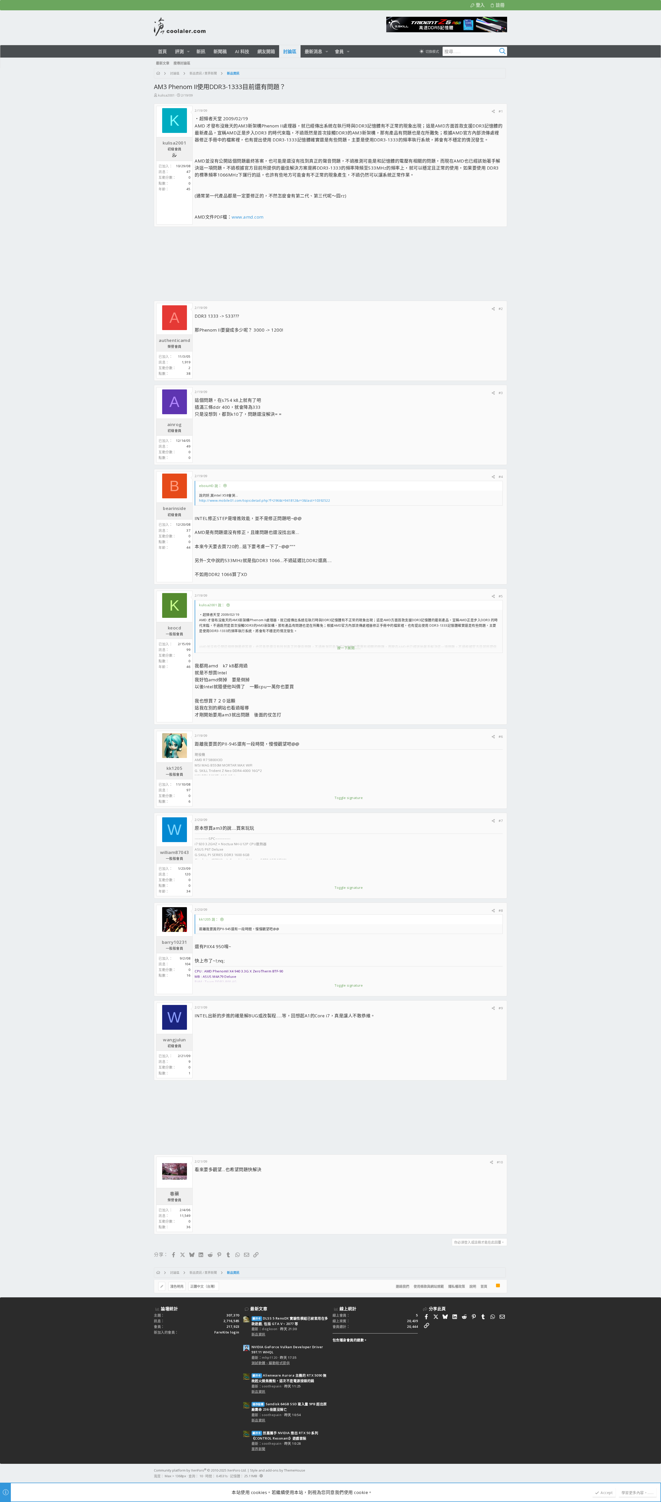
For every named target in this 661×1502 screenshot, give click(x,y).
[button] (188, 51)
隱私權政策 (456, 1286)
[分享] (493, 111)
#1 (501, 111)
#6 (501, 736)
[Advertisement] (309, 264)
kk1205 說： (209, 919)
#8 (501, 910)
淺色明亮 (177, 1286)
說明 (472, 1286)
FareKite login (226, 1332)
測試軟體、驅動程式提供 (270, 1363)
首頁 (484, 1286)
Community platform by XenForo (200, 1470)
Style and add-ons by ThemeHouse (277, 1470)
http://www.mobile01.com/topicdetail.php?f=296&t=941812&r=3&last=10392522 (264, 500)
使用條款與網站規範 (429, 1286)
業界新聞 (258, 1449)
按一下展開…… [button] (349, 647)
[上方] (491, 1286)
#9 (501, 1008)
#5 (501, 596)
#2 (501, 308)
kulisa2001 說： (212, 605)
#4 (501, 476)
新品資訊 (258, 1334)
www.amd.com (248, 217)
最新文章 (258, 1309)
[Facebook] (504, 1473)
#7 (501, 820)
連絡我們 (402, 1286)
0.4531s (222, 1476)
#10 (500, 1162)
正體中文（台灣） (203, 1286)
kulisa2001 (166, 95)
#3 (501, 392)
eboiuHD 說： (210, 485)
